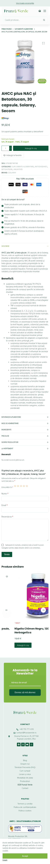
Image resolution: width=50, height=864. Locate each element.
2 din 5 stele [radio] (18, 487)
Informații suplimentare (11, 417)
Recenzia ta (7, 516)
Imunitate (18, 169)
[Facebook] (19, 744)
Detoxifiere (7, 169)
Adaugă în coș (31, 148)
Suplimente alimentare (23, 166)
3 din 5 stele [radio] (20, 487)
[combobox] (22, 20)
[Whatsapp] (31, 744)
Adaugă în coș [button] (13, 645)
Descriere (5, 246)
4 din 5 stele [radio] (23, 487)
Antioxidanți (41, 166)
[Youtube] (27, 744)
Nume (5, 493)
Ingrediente (6, 430)
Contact (25, 724)
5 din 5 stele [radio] (26, 487)
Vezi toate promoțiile (25, 3)
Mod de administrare (10, 423)
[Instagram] (23, 744)
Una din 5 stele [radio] (15, 487)
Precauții (5, 436)
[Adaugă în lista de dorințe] (48, 576)
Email (5, 505)
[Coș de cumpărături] (40, 11)
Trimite (7, 554)
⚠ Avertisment (7, 448)
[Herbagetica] (8, 623)
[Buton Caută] (44, 20)
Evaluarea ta (7, 487)
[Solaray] (5, 118)
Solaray (12, 172)
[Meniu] (44, 11)
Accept (25, 856)
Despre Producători (10, 442)
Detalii (5, 860)
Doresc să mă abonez (25, 692)
